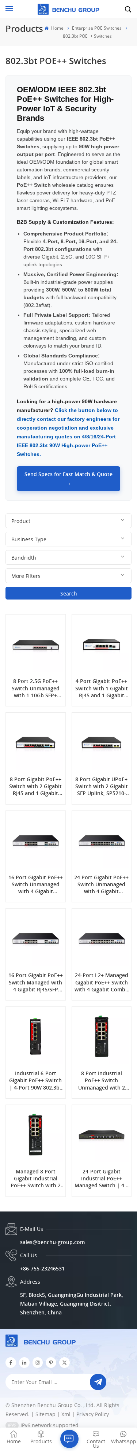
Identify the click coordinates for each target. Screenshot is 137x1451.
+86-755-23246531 (42, 1268)
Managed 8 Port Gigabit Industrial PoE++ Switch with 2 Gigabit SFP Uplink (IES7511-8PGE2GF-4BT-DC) (36, 1178)
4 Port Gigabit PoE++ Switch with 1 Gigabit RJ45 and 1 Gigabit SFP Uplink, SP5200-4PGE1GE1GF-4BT (101, 688)
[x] (64, 1362)
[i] (24, 1362)
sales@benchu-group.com (52, 1242)
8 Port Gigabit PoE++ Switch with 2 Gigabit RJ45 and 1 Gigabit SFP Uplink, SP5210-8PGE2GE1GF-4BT (35, 786)
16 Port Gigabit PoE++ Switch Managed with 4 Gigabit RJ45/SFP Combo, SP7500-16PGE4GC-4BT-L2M (35, 982)
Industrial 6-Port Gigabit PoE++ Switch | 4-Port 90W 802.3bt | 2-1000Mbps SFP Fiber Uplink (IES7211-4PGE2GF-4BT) (35, 1080)
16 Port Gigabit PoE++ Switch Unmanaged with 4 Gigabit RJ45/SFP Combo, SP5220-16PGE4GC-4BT (35, 884)
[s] (38, 1362)
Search (68, 593)
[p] (51, 1362)
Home (56, 28)
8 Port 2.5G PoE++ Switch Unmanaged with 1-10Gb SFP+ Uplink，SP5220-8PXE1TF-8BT (36, 688)
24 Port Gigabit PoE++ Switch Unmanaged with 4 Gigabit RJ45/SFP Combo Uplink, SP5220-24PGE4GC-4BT (101, 884)
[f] (10, 1362)
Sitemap (45, 1414)
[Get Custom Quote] (69, 1439)
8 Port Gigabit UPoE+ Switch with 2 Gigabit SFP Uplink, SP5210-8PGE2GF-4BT (101, 786)
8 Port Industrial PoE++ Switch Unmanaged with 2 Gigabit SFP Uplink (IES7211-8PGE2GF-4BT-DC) (101, 1080)
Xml (66, 1414)
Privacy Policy (92, 1414)
